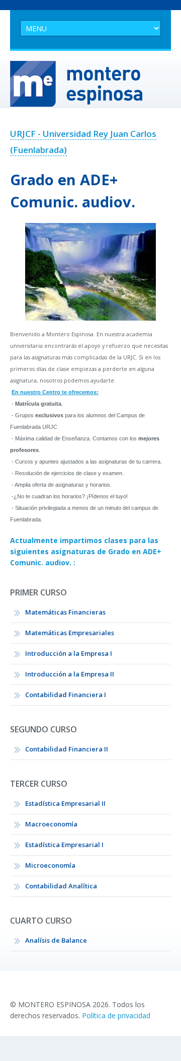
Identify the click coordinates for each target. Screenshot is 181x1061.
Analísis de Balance (56, 940)
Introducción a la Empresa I (68, 653)
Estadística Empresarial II (65, 803)
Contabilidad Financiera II (66, 748)
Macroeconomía (51, 823)
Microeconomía (50, 865)
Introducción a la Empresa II (69, 673)
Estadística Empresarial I (64, 844)
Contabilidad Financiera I (65, 694)
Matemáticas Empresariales (69, 632)
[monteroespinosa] (90, 84)
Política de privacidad (116, 1015)
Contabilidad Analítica (61, 885)
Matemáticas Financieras (65, 612)
